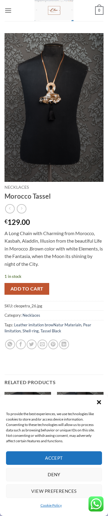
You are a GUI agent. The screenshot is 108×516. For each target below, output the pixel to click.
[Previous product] (21, 208)
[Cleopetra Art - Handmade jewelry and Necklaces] (54, 10)
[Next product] (9, 208)
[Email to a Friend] (42, 345)
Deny (54, 474)
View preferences (53, 491)
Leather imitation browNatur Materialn (47, 324)
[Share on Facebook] (21, 345)
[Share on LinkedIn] (64, 345)
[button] (99, 402)
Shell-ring (30, 330)
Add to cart (27, 288)
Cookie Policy (51, 505)
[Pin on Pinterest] (53, 345)
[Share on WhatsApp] (10, 345)
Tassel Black (50, 330)
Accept (54, 458)
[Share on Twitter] (32, 345)
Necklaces (16, 187)
